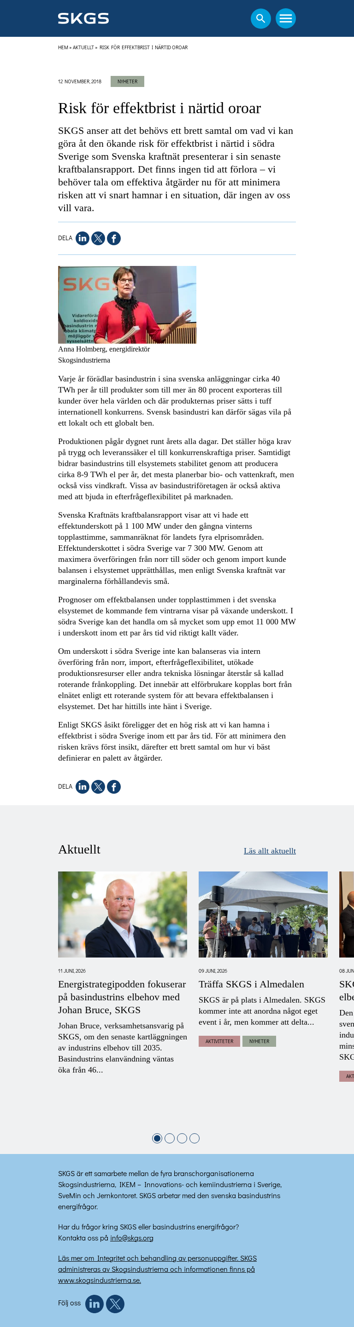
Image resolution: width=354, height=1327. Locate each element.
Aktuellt (83, 47)
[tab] (157, 1138)
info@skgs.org (131, 1237)
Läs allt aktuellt (270, 850)
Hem (63, 47)
